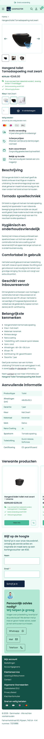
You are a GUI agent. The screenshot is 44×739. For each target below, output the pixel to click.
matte (11, 368)
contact (10, 373)
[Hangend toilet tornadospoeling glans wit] (5, 100)
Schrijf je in (12, 583)
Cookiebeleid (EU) (12, 688)
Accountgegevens (12, 666)
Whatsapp (14, 631)
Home (4, 16)
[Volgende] (37, 39)
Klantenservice (12, 672)
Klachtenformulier (12, 696)
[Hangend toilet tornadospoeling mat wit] (21, 100)
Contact (7, 679)
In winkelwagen (28, 110)
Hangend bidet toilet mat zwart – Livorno (19, 497)
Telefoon (13, 647)
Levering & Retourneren (14, 675)
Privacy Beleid (10, 692)
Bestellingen (9, 663)
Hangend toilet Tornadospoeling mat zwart (20, 20)
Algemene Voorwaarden (16, 684)
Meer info (16, 523)
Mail (11, 639)
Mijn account (10, 659)
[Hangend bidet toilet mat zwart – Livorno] (20, 480)
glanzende (21, 368)
